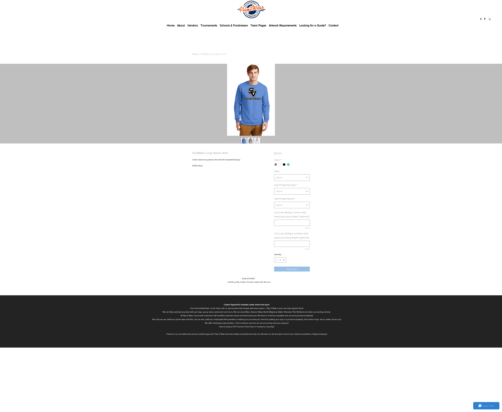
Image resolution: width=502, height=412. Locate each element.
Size (277, 171)
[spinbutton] (280, 259)
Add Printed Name (284, 198)
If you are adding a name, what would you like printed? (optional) (291, 214)
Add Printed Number (286, 185)
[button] (489, 19)
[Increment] (284, 259)
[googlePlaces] (484, 19)
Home (195, 54)
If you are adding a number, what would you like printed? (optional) (291, 235)
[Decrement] (276, 259)
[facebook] (481, 19)
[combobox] (292, 177)
